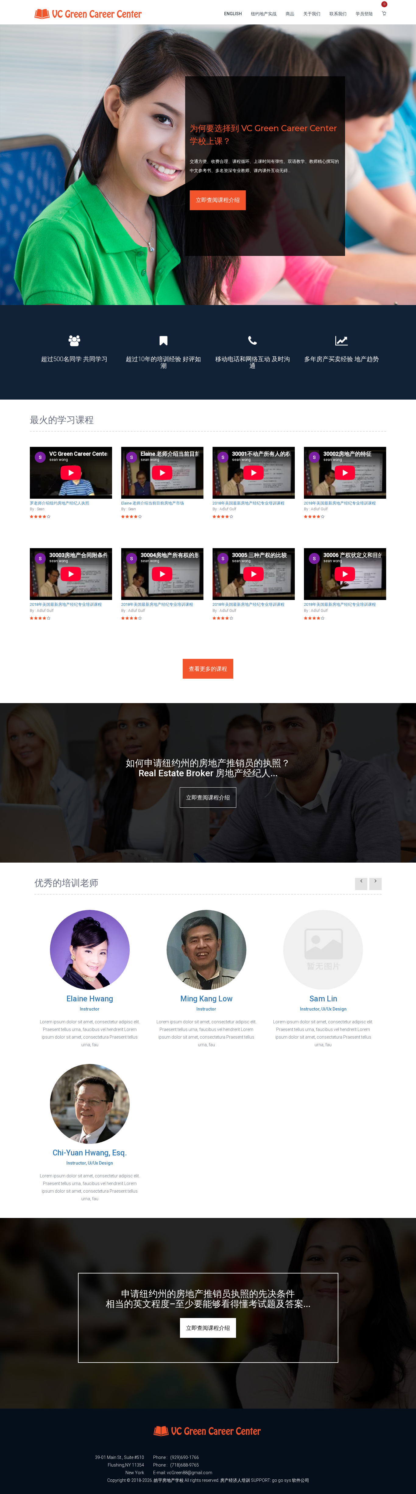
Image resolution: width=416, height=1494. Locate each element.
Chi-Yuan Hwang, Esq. (90, 1156)
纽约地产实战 (264, 13)
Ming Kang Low (206, 1002)
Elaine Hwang (89, 1002)
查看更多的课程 (208, 669)
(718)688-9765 (184, 1465)
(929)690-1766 (184, 1457)
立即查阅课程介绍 (218, 200)
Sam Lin (323, 1002)
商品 (290, 13)
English (233, 13)
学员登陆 (364, 13)
